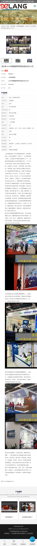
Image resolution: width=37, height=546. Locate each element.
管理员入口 (25, 533)
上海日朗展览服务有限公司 (15, 531)
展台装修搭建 (20, 26)
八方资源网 (13, 533)
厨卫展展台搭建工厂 (27, 517)
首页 (8, 26)
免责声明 (19, 533)
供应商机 (13, 26)
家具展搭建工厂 (9, 517)
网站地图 (30, 533)
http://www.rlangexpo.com (7, 481)
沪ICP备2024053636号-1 (23, 528)
